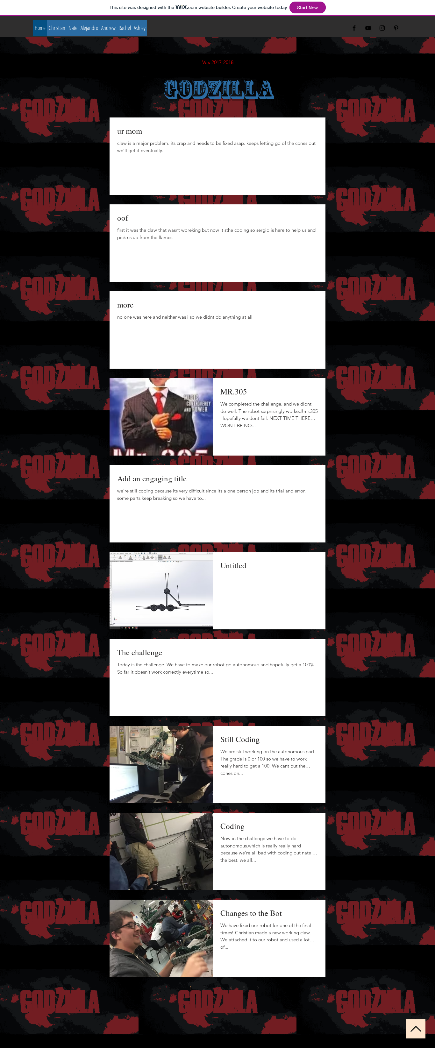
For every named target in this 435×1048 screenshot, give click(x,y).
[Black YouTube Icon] (368, 28)
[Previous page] (177, 988)
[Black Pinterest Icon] (396, 28)
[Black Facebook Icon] (354, 28)
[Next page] (257, 988)
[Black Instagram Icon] (382, 28)
